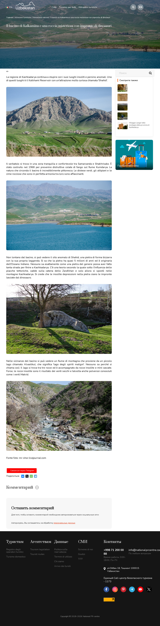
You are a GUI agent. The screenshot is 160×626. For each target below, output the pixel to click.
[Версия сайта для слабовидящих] (141, 7)
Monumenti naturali (41, 17)
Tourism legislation (40, 549)
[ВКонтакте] (22, 476)
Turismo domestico (16, 556)
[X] (27, 476)
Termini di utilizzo (63, 556)
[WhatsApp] (31, 476)
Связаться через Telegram (22, 470)
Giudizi (81, 554)
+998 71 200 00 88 (114, 552)
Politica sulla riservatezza (60, 550)
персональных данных (64, 523)
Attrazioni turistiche (23, 17)
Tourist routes (37, 554)
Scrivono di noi (85, 549)
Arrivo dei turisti (62, 566)
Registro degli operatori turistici (14, 550)
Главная (9, 17)
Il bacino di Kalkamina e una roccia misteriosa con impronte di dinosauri (80, 17)
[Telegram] (35, 476)
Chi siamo (59, 561)
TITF (80, 559)
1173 (108, 581)
